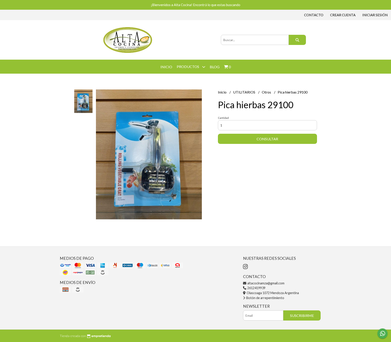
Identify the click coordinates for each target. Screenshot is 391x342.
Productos (188, 66)
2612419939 (256, 288)
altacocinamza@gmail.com (265, 283)
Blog (214, 67)
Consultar (267, 139)
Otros (267, 92)
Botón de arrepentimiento (265, 298)
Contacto (313, 15)
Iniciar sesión (375, 15)
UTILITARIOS (244, 92)
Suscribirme (302, 315)
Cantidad (223, 117)
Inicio (166, 67)
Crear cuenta (342, 15)
